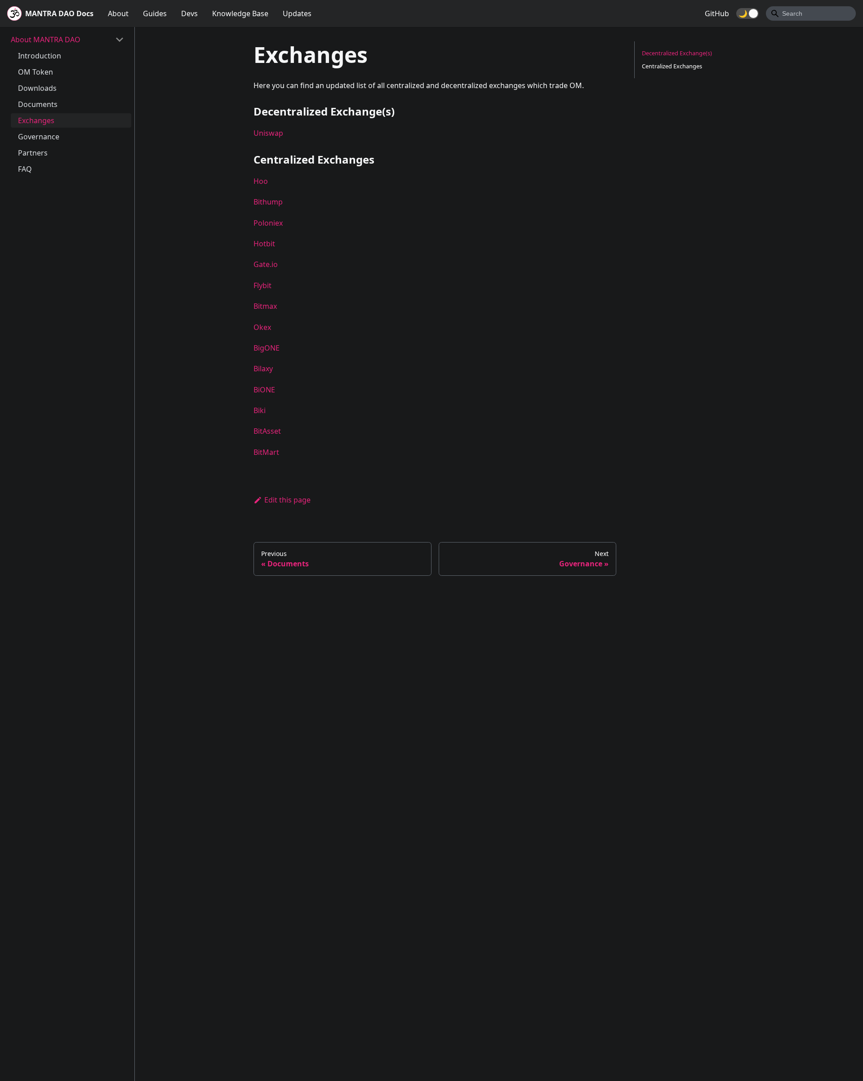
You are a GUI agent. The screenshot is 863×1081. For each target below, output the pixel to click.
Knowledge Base (240, 13)
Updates (297, 13)
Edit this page (287, 500)
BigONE (267, 348)
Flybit (262, 285)
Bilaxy (263, 369)
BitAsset (267, 431)
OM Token (35, 72)
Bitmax (265, 306)
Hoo (261, 181)
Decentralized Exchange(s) (677, 53)
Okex (262, 327)
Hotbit (264, 244)
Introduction (39, 56)
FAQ (25, 169)
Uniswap (268, 133)
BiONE (264, 390)
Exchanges (36, 120)
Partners (33, 153)
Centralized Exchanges (672, 66)
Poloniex (268, 223)
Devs (189, 13)
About (118, 13)
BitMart (266, 452)
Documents (38, 104)
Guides (155, 13)
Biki (260, 410)
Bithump (268, 202)
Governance (38, 137)
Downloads (37, 88)
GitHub (717, 13)
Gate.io (266, 264)
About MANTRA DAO (45, 39)
